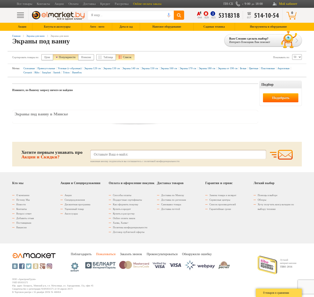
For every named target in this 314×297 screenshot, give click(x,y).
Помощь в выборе (267, 195)
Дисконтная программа (77, 204)
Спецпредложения (75, 199)
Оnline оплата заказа (124, 218)
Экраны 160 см (168, 68)
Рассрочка (121, 4)
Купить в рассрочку (124, 213)
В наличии (269, 92)
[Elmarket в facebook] (22, 266)
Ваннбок (77, 72)
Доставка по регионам (173, 199)
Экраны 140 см (130, 68)
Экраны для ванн (35, 35)
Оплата (73, 4)
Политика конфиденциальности (130, 227)
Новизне (86, 57)
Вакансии (21, 227)
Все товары (24, 4)
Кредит (105, 4)
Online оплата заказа (147, 4)
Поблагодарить (81, 254)
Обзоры (262, 199)
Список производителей (222, 204)
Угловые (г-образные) (70, 68)
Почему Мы (23, 199)
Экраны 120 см (92, 68)
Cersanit (27, 72)
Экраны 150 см (149, 68)
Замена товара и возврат (222, 195)
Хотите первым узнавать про (52, 154)
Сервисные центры (219, 199)
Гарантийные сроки (220, 209)
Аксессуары (71, 213)
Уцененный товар (74, 209)
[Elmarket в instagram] (49, 266)
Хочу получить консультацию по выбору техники (276, 206)
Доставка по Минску (172, 195)
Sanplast (46, 72)
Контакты (43, 4)
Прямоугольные (46, 68)
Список (127, 57)
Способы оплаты (122, 195)
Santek (56, 72)
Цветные (253, 68)
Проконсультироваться (162, 254)
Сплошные (29, 68)
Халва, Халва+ (120, 222)
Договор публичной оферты (128, 232)
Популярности (67, 57)
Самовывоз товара (171, 204)
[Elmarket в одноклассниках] (35, 266)
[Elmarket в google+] (42, 266)
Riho (37, 72)
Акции (59, 4)
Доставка (89, 4)
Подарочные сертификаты (127, 199)
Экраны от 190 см (227, 68)
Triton (66, 72)
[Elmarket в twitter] (28, 266)
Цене (47, 57)
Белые (243, 68)
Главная (16, 35)
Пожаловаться (105, 254)
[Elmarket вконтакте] (15, 266)
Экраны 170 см (188, 68)
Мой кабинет (288, 4)
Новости (21, 204)
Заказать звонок (131, 254)
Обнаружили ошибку (197, 254)
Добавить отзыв (25, 218)
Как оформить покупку (125, 204)
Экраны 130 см (111, 68)
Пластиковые (268, 68)
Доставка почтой (170, 209)
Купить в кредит (122, 209)
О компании (22, 195)
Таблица (108, 57)
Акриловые (283, 68)
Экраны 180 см (207, 68)
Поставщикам (23, 222)
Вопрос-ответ (23, 213)
